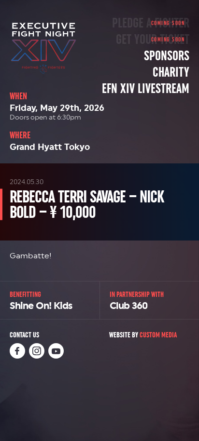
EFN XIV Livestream (145, 88)
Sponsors (166, 56)
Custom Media (158, 334)
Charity (171, 72)
